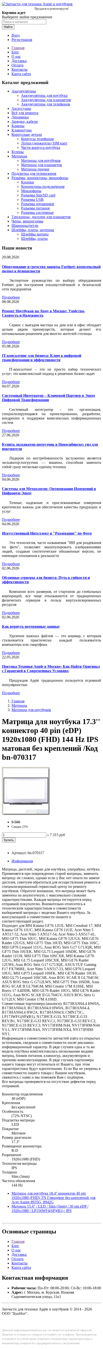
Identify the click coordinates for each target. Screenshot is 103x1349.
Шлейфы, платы (34, 238)
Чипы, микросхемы (27, 221)
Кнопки (27, 182)
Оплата (17, 65)
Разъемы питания (35, 208)
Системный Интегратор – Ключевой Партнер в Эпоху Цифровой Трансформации (48, 397)
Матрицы (19, 156)
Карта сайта (21, 74)
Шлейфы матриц (35, 234)
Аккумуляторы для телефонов (45, 104)
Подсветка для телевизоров (33, 173)
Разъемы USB (32, 199)
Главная (17, 48)
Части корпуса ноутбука (40, 147)
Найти (8, 27)
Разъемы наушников (37, 204)
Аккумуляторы (23, 91)
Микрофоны (31, 191)
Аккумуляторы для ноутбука (44, 95)
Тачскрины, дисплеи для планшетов (41, 217)
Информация (22, 861)
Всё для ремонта (24, 113)
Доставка (19, 61)
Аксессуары (21, 108)
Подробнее (11, 297)
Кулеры (17, 152)
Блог (15, 52)
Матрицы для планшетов (41, 165)
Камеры (17, 126)
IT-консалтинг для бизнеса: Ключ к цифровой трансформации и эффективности (41, 358)
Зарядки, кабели (24, 121)
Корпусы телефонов (37, 139)
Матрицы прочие (35, 169)
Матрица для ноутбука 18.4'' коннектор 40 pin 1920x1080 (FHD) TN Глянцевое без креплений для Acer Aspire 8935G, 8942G (53, 1197)
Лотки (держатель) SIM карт (44, 143)
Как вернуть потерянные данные (31, 626)
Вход (15, 35)
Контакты (19, 69)
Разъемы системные (37, 212)
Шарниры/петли (24, 225)
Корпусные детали (26, 134)
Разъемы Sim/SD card (38, 195)
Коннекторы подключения (42, 186)
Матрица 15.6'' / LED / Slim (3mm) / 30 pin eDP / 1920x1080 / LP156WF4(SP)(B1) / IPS (49, 1208)
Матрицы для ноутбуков (41, 160)
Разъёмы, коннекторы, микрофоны (39, 178)
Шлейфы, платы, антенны (32, 230)
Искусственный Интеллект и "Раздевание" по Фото (47, 533)
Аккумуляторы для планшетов (46, 100)
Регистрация (21, 40)
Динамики (20, 117)
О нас (16, 56)
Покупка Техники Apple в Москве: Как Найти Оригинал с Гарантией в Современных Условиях (51, 668)
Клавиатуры (21, 130)
